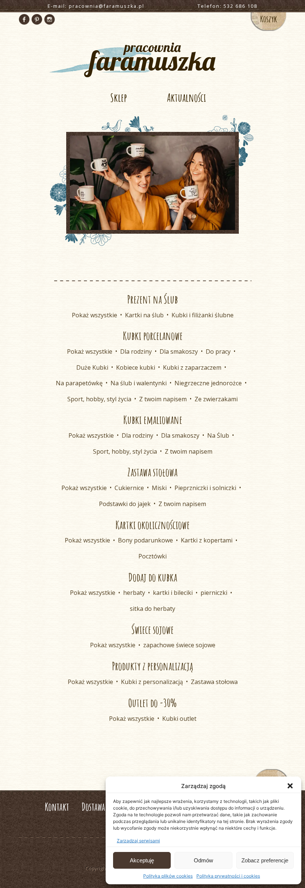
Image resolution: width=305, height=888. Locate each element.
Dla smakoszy (179, 351)
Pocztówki (152, 556)
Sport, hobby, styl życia (99, 399)
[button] (290, 786)
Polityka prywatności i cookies (228, 876)
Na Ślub (218, 435)
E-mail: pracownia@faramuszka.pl (96, 6)
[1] (152, 223)
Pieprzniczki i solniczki (205, 488)
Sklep (118, 97)
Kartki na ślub (144, 315)
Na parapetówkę (79, 383)
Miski (159, 488)
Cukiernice (129, 488)
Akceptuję (142, 860)
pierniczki (213, 593)
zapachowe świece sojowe (179, 645)
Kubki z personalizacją (152, 682)
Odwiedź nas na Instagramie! (49, 19)
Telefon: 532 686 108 (227, 6)
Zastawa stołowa (214, 682)
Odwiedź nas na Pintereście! (36, 19)
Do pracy (218, 351)
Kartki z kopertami (206, 540)
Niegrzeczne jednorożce (208, 383)
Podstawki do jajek (125, 504)
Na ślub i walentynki (138, 383)
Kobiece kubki (135, 367)
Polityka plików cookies (168, 876)
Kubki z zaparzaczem (192, 367)
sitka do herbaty (152, 609)
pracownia (152, 55)
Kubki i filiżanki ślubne (202, 315)
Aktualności (186, 97)
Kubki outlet (179, 718)
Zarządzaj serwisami (138, 840)
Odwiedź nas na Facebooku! (24, 19)
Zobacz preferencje (264, 860)
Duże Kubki (92, 367)
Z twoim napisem (163, 399)
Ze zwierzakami (216, 399)
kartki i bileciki (173, 593)
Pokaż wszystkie (94, 315)
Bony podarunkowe (145, 540)
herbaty (134, 593)
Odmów (203, 860)
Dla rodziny (136, 351)
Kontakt (57, 806)
